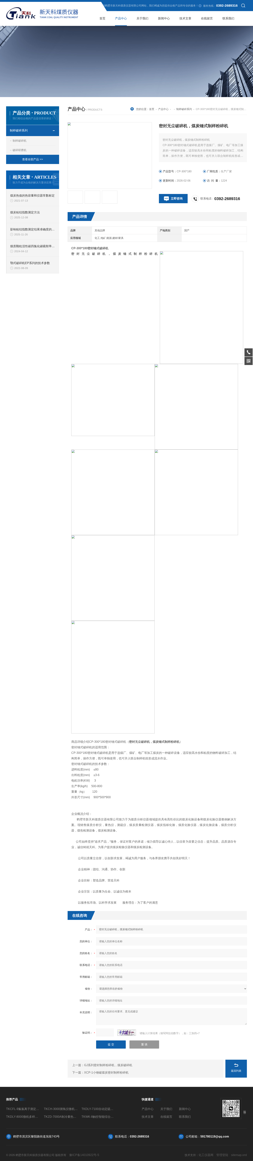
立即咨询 (177, 198)
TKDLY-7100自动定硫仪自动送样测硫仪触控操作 (98, 1109)
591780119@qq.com (214, 1136)
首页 (102, 18)
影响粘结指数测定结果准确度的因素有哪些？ (32, 229)
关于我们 (142, 18)
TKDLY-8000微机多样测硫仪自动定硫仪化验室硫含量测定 (23, 1116)
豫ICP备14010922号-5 (84, 1155)
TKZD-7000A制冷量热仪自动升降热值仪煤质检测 (61, 1116)
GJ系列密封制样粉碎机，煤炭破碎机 (108, 1065)
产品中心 (121, 18)
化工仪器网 (206, 1155)
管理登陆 (222, 1155)
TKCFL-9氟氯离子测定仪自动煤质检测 (23, 1109)
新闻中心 (164, 18)
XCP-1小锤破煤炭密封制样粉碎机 (106, 1072)
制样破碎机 (19, 140)
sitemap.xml (239, 1155)
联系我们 (228, 18)
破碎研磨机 (19, 150)
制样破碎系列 (184, 109)
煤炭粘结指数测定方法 (25, 212)
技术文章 (185, 18)
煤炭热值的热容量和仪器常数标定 (32, 195)
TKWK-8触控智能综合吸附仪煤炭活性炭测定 (98, 1116)
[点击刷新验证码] (126, 1033)
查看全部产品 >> (32, 159)
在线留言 (207, 18)
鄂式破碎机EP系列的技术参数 (30, 263)
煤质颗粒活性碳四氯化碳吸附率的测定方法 (32, 246)
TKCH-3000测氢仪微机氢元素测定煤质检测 (61, 1109)
